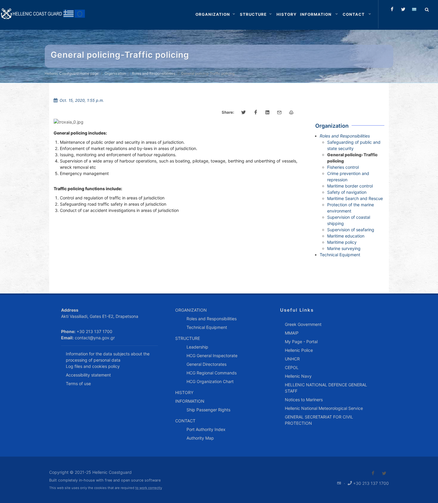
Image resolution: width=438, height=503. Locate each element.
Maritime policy (342, 242)
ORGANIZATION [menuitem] (191, 310)
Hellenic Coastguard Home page (72, 73)
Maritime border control (350, 185)
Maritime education (345, 235)
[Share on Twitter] (244, 112)
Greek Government (303, 324)
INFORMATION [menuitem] (189, 401)
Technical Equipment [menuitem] (207, 327)
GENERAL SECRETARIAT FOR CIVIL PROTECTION (319, 420)
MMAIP (292, 332)
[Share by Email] (279, 112)
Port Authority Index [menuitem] (206, 429)
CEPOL (292, 367)
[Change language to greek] (414, 9)
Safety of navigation (346, 192)
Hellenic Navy (298, 376)
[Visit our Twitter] (384, 473)
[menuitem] (286, 14)
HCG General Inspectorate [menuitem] (212, 355)
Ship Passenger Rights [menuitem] (208, 409)
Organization (115, 73)
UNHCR (292, 358)
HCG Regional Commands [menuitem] (212, 372)
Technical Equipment (340, 254)
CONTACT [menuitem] (185, 420)
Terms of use (78, 383)
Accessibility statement (88, 374)
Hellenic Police (299, 350)
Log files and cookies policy (93, 366)
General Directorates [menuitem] (206, 364)
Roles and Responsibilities (153, 73)
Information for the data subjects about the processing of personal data (108, 357)
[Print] (291, 112)
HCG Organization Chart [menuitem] (210, 381)
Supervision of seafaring (350, 229)
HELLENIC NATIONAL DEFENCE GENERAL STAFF (326, 387)
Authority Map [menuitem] (200, 437)
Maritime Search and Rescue (355, 198)
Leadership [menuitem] (197, 346)
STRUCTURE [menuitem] (187, 338)
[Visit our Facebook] (373, 473)
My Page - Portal (301, 341)
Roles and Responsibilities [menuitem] (212, 318)
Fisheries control (343, 167)
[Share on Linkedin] (268, 112)
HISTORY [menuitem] (184, 392)
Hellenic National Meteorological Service (324, 408)
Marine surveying (344, 248)
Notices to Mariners (304, 399)
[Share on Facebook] (256, 112)
